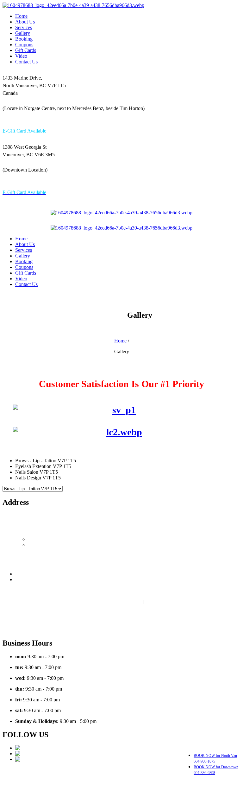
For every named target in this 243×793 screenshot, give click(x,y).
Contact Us (26, 61)
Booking (24, 39)
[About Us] (108, 330)
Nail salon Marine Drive (40, 601)
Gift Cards (25, 50)
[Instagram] (27, 759)
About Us (25, 21)
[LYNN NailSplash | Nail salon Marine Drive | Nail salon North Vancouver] (73, 5)
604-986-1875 (17, 120)
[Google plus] (30, 748)
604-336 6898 (72, 181)
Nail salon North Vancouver (96, 781)
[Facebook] (27, 753)
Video (21, 56)
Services (23, 27)
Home (21, 16)
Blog (7, 601)
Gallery (22, 33)
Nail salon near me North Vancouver (105, 601)
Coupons (24, 44)
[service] (121, 410)
